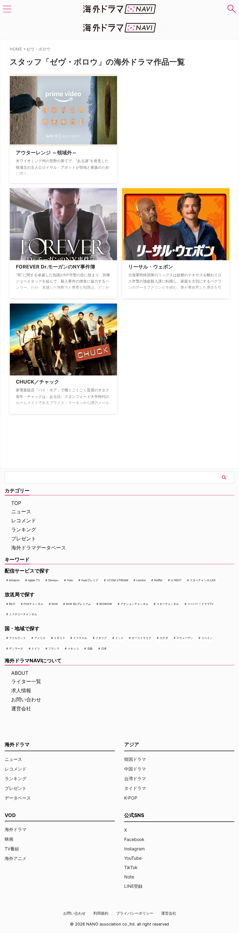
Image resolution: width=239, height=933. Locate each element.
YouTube (133, 858)
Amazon (14, 580)
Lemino (141, 580)
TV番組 (12, 848)
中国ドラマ (135, 768)
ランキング (23, 529)
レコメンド (23, 520)
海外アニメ (15, 858)
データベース (18, 797)
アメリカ (39, 638)
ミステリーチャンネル (23, 614)
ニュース (21, 511)
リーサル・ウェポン (150, 266)
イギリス (59, 638)
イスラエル (80, 638)
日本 (104, 648)
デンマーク (16, 648)
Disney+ (53, 580)
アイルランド (17, 638)
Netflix (158, 580)
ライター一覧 (26, 681)
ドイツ (35, 648)
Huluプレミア (89, 580)
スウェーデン (184, 638)
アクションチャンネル (134, 604)
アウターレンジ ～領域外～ (46, 152)
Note (129, 876)
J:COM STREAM (117, 580)
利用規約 (100, 913)
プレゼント (23, 538)
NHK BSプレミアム (78, 604)
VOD (10, 815)
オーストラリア (141, 638)
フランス (53, 648)
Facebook (134, 839)
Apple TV (34, 580)
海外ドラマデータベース (38, 547)
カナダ (164, 638)
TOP (16, 503)
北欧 (90, 648)
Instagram (134, 848)
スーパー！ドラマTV (200, 604)
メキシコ (73, 648)
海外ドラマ (15, 829)
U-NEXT (176, 580)
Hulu (70, 580)
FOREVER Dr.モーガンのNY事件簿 (55, 266)
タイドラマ (135, 788)
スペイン (207, 638)
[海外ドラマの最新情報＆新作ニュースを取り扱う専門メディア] (119, 9)
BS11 (12, 604)
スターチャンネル (168, 604)
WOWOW (105, 604)
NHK (55, 604)
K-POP (130, 797)
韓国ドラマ (135, 759)
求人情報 (21, 690)
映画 (9, 839)
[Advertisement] (153, 113)
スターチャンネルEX (203, 580)
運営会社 (21, 708)
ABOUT (19, 673)
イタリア (101, 638)
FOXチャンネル (33, 604)
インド (119, 638)
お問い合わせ (26, 699)
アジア (131, 744)
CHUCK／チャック (37, 382)
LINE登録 (133, 886)
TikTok (131, 867)
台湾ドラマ (135, 778)
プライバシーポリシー (134, 913)
